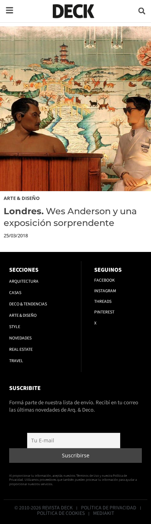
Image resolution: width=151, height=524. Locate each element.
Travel (16, 361)
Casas (15, 293)
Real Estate (21, 349)
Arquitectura (23, 281)
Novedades (20, 338)
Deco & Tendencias (28, 304)
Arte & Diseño (22, 198)
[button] (142, 11)
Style (14, 327)
